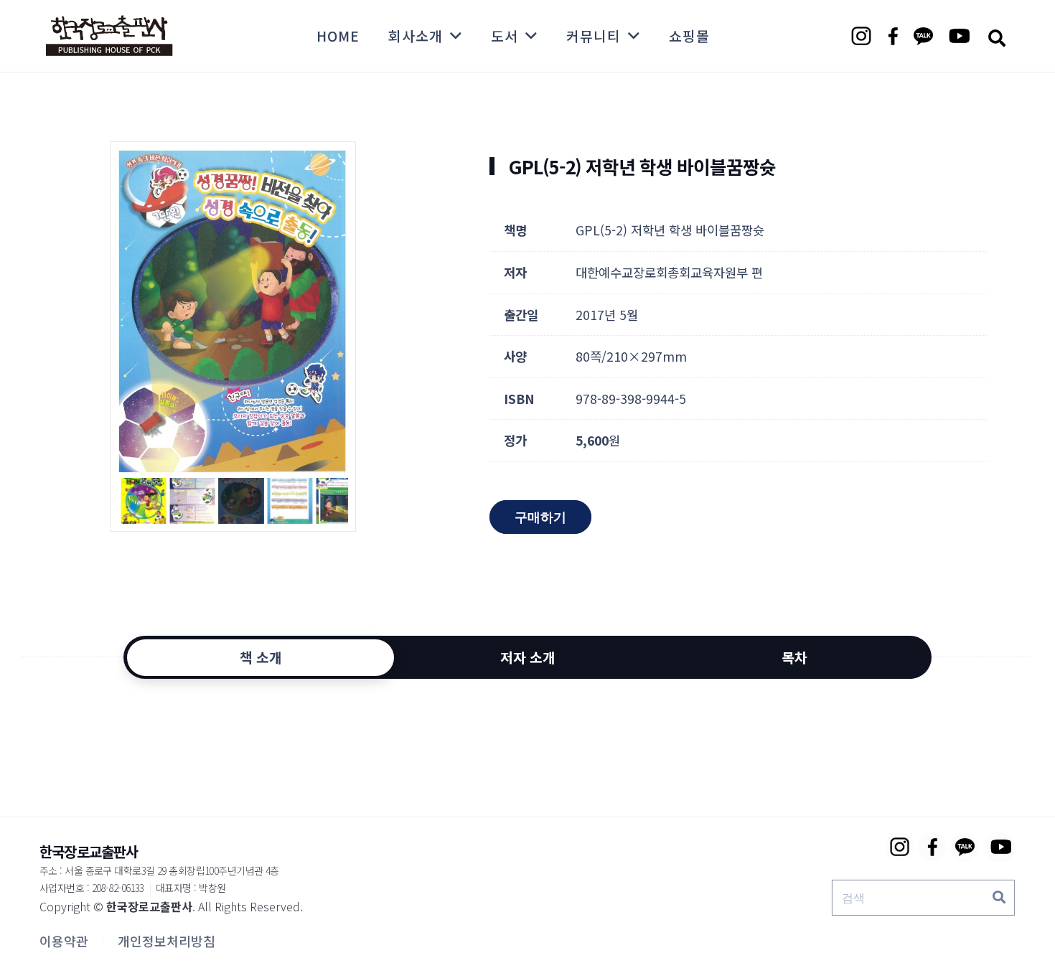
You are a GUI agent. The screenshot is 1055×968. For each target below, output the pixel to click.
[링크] (109, 36)
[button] (996, 38)
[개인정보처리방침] (166, 941)
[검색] (999, 898)
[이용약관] (63, 941)
